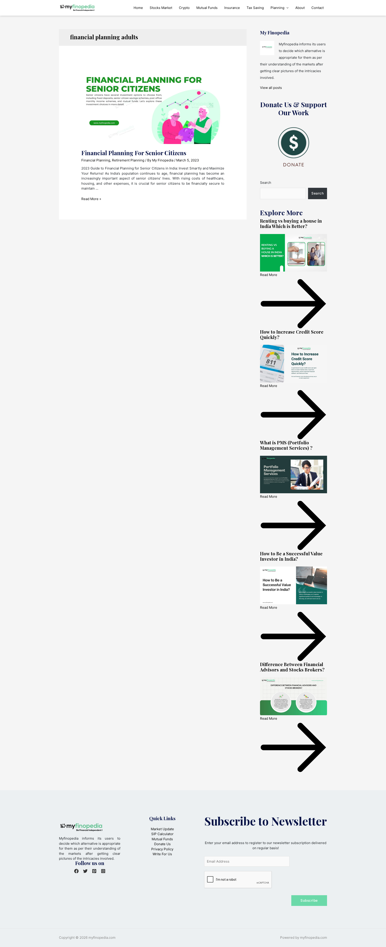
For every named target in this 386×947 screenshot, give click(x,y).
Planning (277, 8)
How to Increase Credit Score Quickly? (291, 334)
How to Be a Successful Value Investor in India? (291, 556)
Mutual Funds (207, 8)
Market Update (162, 829)
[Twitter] (85, 871)
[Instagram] (103, 871)
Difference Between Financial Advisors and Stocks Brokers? (292, 667)
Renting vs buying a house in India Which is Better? (291, 223)
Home (138, 8)
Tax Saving (255, 8)
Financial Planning (95, 160)
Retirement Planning (128, 160)
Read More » (91, 199)
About (300, 8)
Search (265, 182)
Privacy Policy (162, 849)
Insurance (232, 8)
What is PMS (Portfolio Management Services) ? (286, 445)
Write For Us (162, 854)
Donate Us (162, 844)
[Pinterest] (94, 871)
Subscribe (309, 900)
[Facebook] (76, 871)
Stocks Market (161, 8)
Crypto (184, 8)
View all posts (271, 88)
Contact (317, 8)
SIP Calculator (162, 834)
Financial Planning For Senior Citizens (133, 153)
